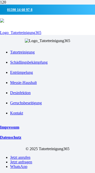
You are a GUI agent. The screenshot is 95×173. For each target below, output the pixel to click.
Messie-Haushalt (23, 82)
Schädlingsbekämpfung (29, 62)
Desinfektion (20, 93)
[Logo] (20, 32)
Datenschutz (10, 137)
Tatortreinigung (22, 52)
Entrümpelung (21, 72)
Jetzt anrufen (20, 157)
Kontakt (16, 113)
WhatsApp (18, 166)
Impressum (9, 127)
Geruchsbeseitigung (26, 103)
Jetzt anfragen (21, 162)
